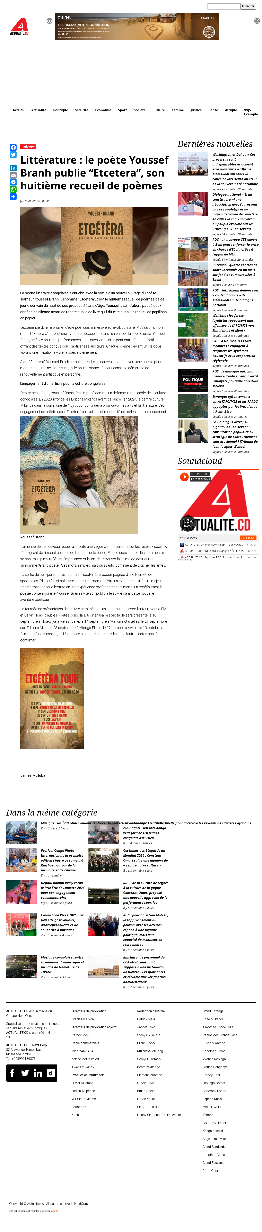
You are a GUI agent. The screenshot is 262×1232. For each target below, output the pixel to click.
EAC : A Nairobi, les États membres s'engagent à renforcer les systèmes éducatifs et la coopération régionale (233, 351)
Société (140, 110)
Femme (178, 110)
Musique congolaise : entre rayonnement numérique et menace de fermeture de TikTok (62, 964)
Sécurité (81, 110)
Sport (122, 110)
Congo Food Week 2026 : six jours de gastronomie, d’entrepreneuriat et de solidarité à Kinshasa (62, 922)
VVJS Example (251, 112)
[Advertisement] (131, 71)
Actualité (38, 110)
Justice (196, 110)
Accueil (18, 110)
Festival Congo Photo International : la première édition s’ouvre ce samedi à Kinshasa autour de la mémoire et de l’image (62, 860)
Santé (213, 110)
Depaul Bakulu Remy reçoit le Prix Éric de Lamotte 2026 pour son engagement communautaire (63, 890)
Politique (60, 110)
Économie (103, 110)
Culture (158, 110)
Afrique (231, 110)
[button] (49, 21)
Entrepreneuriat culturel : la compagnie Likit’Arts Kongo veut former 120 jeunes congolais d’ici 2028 (145, 830)
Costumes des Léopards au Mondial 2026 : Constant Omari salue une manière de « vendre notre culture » (145, 857)
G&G (55, 1211)
